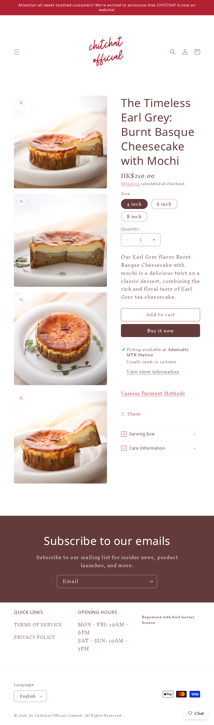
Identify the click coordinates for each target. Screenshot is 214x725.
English (28, 696)
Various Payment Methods (153, 393)
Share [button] (134, 414)
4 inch (134, 204)
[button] (17, 52)
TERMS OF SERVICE (38, 625)
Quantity (130, 229)
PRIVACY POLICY (34, 637)
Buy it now (160, 330)
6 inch (164, 204)
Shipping (130, 184)
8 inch (134, 216)
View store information (153, 372)
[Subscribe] (151, 581)
